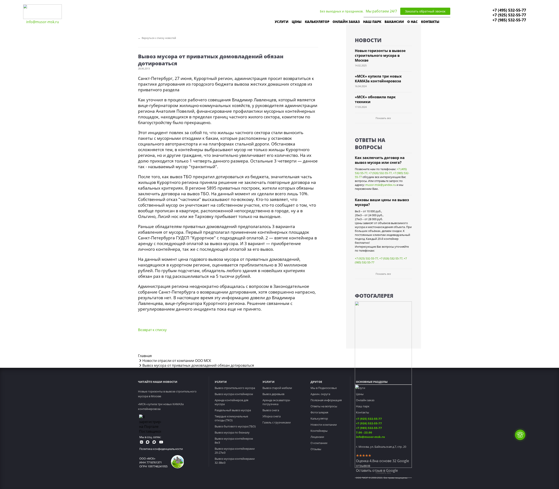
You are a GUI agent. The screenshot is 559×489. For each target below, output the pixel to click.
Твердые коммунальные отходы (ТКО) (231, 418)
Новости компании (324, 425)
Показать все (383, 118)
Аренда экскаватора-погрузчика (276, 402)
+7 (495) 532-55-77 (509, 10)
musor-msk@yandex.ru (380, 185)
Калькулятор (317, 21)
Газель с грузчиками (276, 422)
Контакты (362, 412)
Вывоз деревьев (273, 394)
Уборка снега (271, 416)
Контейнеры (319, 431)
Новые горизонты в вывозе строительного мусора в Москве (380, 55)
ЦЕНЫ (297, 21)
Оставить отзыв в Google (377, 470)
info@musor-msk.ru (42, 21)
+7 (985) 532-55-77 (509, 19)
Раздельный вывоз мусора (233, 410)
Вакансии (394, 21)
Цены (360, 394)
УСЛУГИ (281, 21)
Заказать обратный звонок (425, 11)
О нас (412, 21)
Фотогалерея (319, 412)
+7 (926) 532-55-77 (380, 173)
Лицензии (317, 437)
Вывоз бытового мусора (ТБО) (235, 426)
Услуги (360, 388)
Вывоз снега (270, 410)
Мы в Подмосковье (324, 388)
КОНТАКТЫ (430, 21)
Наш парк (362, 406)
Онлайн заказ (365, 400)
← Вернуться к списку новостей (157, 38)
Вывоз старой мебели (277, 388)
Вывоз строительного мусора (235, 388)
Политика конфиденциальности (161, 449)
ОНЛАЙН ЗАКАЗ (346, 21)
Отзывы (316, 449)
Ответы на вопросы (324, 406)
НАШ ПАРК (372, 21)
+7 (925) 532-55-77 (509, 14)
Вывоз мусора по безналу (232, 432)
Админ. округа (320, 394)
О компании (319, 443)
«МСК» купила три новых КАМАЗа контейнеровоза (378, 78)
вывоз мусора (224, 243)
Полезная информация (326, 400)
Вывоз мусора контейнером (234, 394)
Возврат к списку (152, 329)
